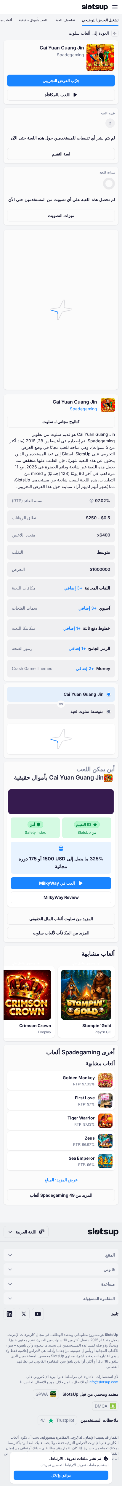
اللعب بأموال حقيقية (33, 20)
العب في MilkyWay (57, 883)
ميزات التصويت (61, 215)
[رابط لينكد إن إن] (9, 1314)
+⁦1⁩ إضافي (72, 628)
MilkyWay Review (61, 897)
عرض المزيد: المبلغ (61, 1179)
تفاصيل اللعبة (65, 20)
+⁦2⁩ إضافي (85, 668)
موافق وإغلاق (61, 1475)
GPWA (42, 1394)
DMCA (101, 1405)
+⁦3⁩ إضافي (73, 587)
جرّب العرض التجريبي (61, 80)
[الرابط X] (24, 1314)
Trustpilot (57, 1420)
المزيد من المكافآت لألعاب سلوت (61, 932)
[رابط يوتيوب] (38, 1314)
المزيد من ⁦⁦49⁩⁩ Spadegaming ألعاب (61, 1195)
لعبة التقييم (61, 153)
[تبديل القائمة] (115, 7)
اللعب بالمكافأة (57, 94)
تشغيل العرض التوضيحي (100, 20)
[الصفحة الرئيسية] (95, 7)
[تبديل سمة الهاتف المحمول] (10, 7)
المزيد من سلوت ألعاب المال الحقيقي (61, 918)
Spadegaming (83, 408)
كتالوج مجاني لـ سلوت (61, 421)
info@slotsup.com (103, 1382)
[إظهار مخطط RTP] (91, 501)
